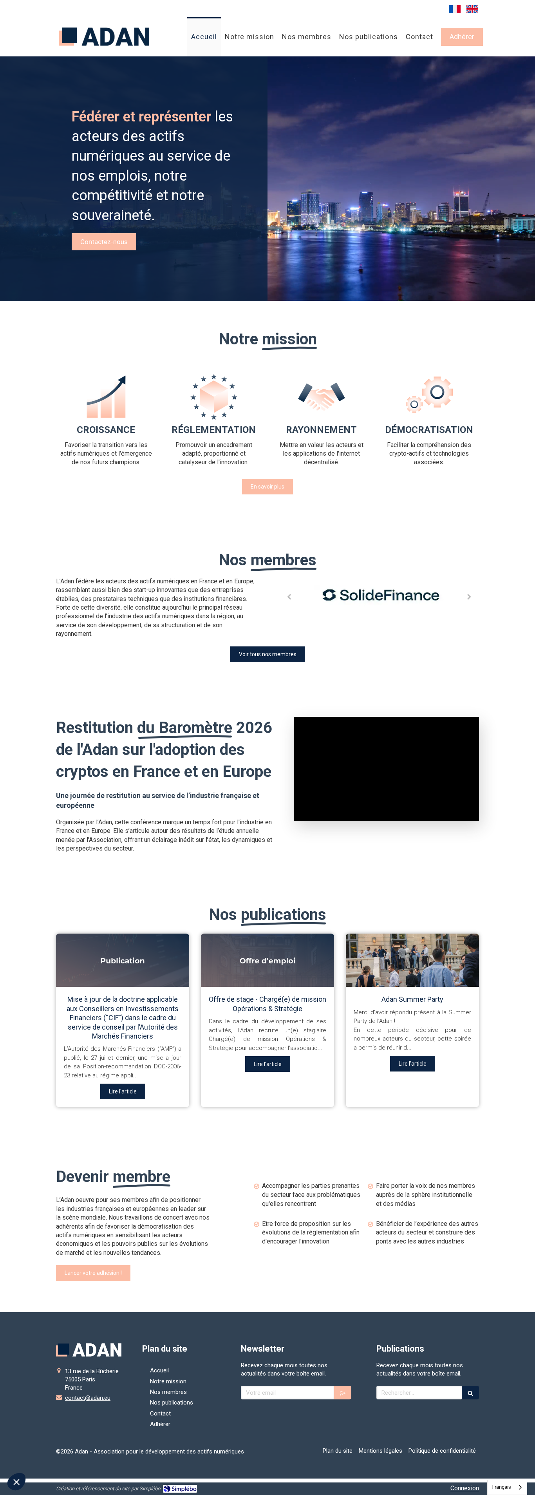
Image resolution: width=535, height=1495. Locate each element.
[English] (472, 8)
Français (501, 1487)
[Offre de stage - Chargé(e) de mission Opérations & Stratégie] (267, 960)
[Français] (455, 8)
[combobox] (507, 1487)
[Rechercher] (470, 1392)
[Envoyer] (342, 1392)
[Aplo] (379, 596)
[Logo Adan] (104, 50)
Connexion (464, 1488)
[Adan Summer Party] (412, 960)
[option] (379, 596)
